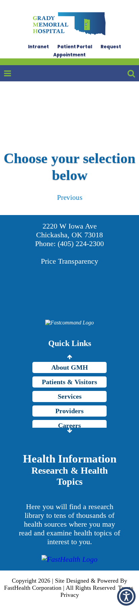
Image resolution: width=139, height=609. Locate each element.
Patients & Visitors (69, 382)
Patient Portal (74, 47)
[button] (126, 596)
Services (70, 396)
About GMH (69, 367)
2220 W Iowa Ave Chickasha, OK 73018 (69, 230)
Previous (69, 197)
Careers (69, 425)
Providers (69, 411)
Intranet (38, 47)
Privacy (69, 594)
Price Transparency (69, 261)
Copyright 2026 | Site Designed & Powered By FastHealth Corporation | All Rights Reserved (65, 584)
